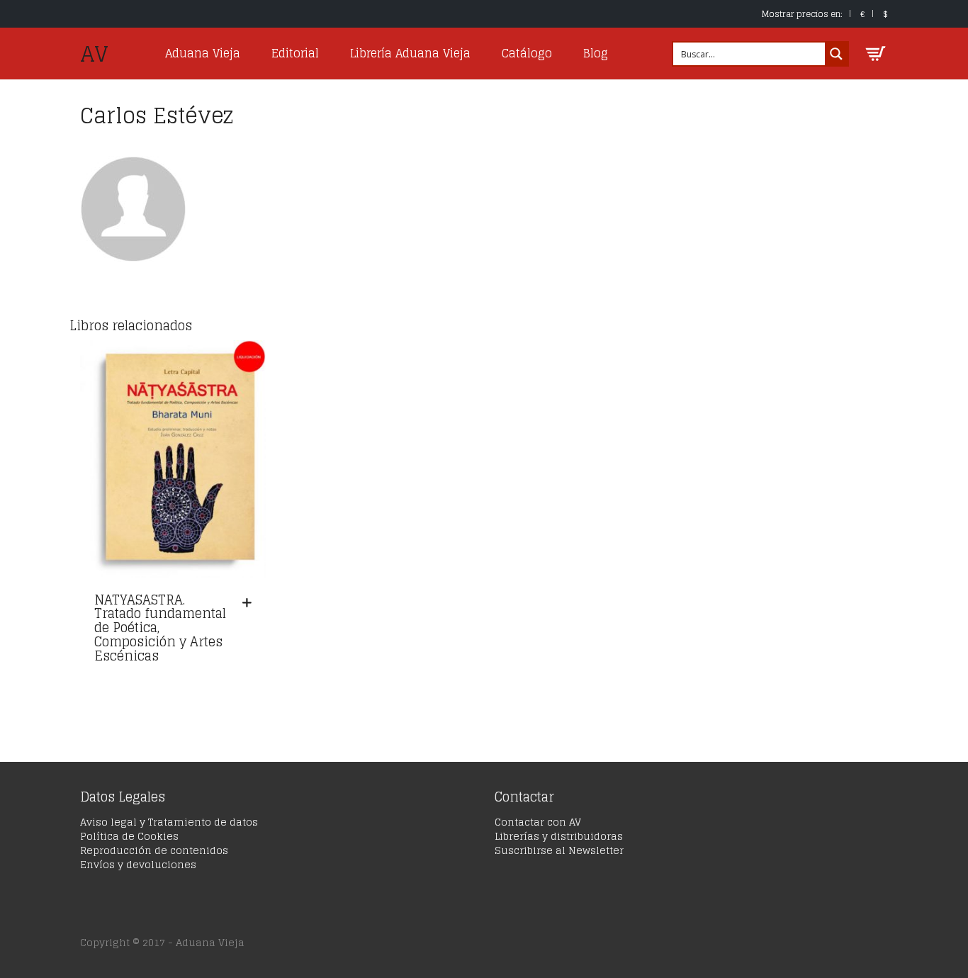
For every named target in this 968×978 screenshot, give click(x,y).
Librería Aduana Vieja (410, 53)
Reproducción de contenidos (154, 850)
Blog (595, 53)
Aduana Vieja (202, 53)
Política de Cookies (129, 836)
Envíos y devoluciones (138, 864)
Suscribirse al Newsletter (559, 850)
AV (94, 54)
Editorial (295, 53)
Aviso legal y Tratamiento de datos (169, 822)
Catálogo (527, 53)
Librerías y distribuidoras (559, 836)
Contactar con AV (538, 822)
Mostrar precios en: (802, 13)
